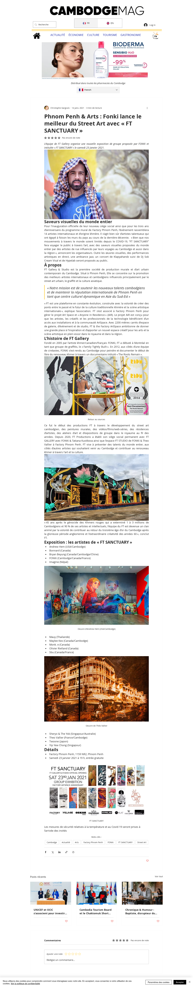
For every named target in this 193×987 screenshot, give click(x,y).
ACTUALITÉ (57, 35)
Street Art (141, 842)
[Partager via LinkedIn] (59, 852)
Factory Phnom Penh (93, 842)
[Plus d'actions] (147, 108)
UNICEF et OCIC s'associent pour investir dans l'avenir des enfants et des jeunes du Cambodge (50, 911)
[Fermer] (189, 982)
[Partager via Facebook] (45, 852)
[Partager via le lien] (66, 852)
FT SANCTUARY (125, 842)
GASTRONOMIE (131, 35)
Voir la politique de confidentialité (25, 983)
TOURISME (110, 35)
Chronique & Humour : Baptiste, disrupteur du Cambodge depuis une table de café (140, 911)
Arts (77, 842)
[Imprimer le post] (73, 852)
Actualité (66, 842)
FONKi (111, 842)
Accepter (180, 982)
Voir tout (159, 876)
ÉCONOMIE (76, 35)
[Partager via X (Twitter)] (52, 852)
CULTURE (93, 35)
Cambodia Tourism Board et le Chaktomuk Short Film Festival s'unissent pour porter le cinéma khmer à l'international (95, 911)
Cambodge (52, 842)
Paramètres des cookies (158, 982)
